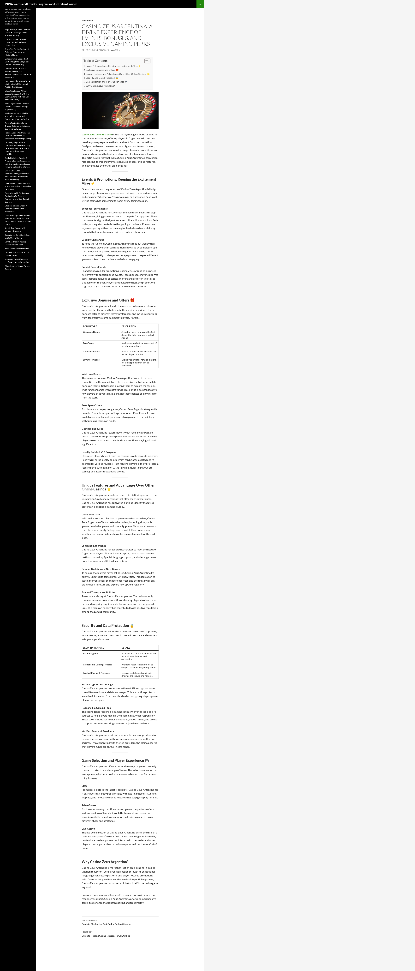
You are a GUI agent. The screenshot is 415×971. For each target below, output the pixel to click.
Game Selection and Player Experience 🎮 (107, 81)
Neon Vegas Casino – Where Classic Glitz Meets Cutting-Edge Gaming (17, 106)
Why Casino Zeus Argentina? (100, 85)
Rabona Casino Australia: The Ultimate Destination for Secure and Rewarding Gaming (18, 136)
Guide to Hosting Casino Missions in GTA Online (106, 934)
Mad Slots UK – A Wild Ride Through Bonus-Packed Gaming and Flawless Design (17, 116)
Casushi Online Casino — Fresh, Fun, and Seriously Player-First (15, 42)
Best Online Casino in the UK (17, 248)
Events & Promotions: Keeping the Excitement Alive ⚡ (113, 66)
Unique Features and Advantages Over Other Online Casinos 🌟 (118, 73)
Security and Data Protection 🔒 (102, 77)
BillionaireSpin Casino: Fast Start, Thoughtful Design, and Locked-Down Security (17, 62)
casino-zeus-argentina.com (97, 134)
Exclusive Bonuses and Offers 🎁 (102, 69)
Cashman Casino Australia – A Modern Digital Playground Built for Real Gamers (17, 84)
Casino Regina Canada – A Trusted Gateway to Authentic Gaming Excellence (17, 126)
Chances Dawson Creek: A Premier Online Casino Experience (16, 209)
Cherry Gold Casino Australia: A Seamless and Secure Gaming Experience (18, 186)
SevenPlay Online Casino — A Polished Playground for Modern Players (17, 52)
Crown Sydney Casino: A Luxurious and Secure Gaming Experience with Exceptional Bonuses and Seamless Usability (17, 148)
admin (116, 50)
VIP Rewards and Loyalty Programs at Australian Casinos (41, 4)
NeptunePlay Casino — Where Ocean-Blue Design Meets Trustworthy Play (17, 32)
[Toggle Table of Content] (146, 61)
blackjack (87, 20)
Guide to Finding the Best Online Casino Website (106, 922)
